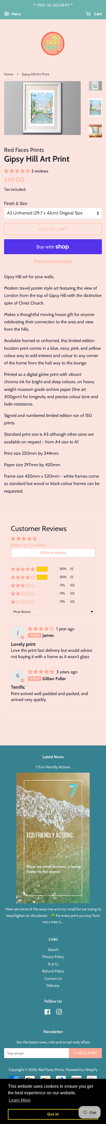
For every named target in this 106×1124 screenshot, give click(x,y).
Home (8, 74)
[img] (41, 628)
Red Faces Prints (51, 1069)
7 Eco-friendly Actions (53, 767)
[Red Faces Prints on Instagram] (59, 1013)
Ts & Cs (53, 964)
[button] (17, 171)
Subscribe (85, 1052)
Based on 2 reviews (28, 545)
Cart (97, 13)
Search (53, 949)
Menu (16, 13)
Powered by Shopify (82, 1069)
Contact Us (53, 978)
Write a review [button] (53, 552)
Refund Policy (53, 971)
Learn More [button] (20, 1100)
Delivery (53, 985)
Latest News (53, 756)
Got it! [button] (53, 1114)
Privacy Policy (53, 956)
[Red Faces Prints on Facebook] (47, 1013)
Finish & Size (15, 203)
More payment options (53, 261)
